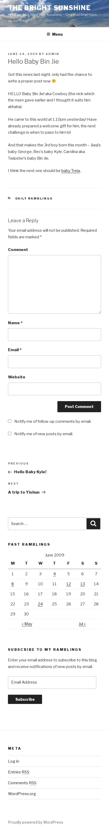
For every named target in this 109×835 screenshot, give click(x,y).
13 (82, 584)
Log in (13, 761)
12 (68, 584)
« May (27, 623)
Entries (18, 772)
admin (52, 54)
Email (14, 349)
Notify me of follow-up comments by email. (52, 421)
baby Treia (70, 170)
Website (16, 377)
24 (40, 604)
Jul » (82, 623)
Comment (18, 249)
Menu (57, 34)
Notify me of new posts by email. (43, 434)
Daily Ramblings (34, 198)
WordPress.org (22, 793)
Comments (22, 783)
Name (15, 323)
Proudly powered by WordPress (35, 822)
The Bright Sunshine (49, 8)
